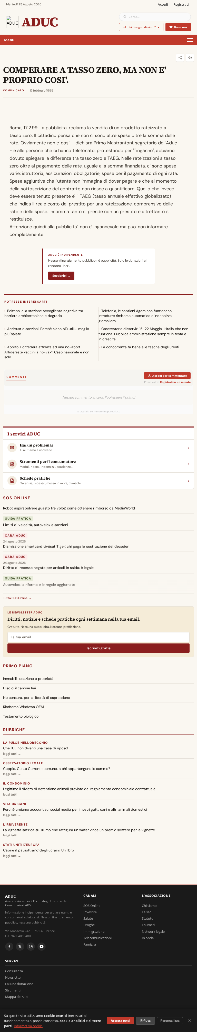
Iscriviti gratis (99, 648)
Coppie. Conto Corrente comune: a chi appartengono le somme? (56, 768)
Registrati (181, 4)
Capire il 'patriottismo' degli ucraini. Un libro (38, 850)
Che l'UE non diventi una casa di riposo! (35, 748)
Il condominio (16, 783)
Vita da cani (14, 804)
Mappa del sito (16, 996)
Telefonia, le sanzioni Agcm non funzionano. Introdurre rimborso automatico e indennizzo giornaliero (135, 316)
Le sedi (147, 912)
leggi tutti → (12, 754)
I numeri (148, 924)
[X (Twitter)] (20, 946)
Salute (88, 918)
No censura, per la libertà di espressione (36, 697)
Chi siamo (149, 905)
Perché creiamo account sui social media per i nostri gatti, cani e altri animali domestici (75, 809)
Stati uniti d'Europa (21, 845)
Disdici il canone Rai (19, 688)
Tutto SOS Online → (17, 598)
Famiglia (89, 944)
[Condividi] (180, 58)
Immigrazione (93, 931)
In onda (148, 938)
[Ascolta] (190, 58)
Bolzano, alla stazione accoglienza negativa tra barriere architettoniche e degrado (43, 313)
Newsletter (13, 977)
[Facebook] (9, 946)
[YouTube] (41, 946)
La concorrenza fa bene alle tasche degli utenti (140, 347)
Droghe (89, 924)
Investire (90, 912)
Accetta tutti (120, 1020)
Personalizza (170, 1020)
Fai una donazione (19, 983)
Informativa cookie (28, 1026)
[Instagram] (31, 946)
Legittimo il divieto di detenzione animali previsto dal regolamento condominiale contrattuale (79, 789)
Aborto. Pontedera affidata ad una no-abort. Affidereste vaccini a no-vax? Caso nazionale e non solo (46, 352)
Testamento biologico (20, 716)
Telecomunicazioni (97, 938)
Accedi (163, 4)
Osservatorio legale (23, 763)
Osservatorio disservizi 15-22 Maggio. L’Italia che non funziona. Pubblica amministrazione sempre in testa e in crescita (143, 333)
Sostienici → (61, 276)
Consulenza (14, 971)
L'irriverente (15, 824)
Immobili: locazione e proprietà (28, 678)
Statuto (147, 918)
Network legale (153, 931)
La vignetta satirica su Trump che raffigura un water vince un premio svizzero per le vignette (79, 830)
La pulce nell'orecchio (25, 743)
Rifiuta (145, 1020)
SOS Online (16, 498)
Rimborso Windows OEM (23, 706)
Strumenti (13, 990)
